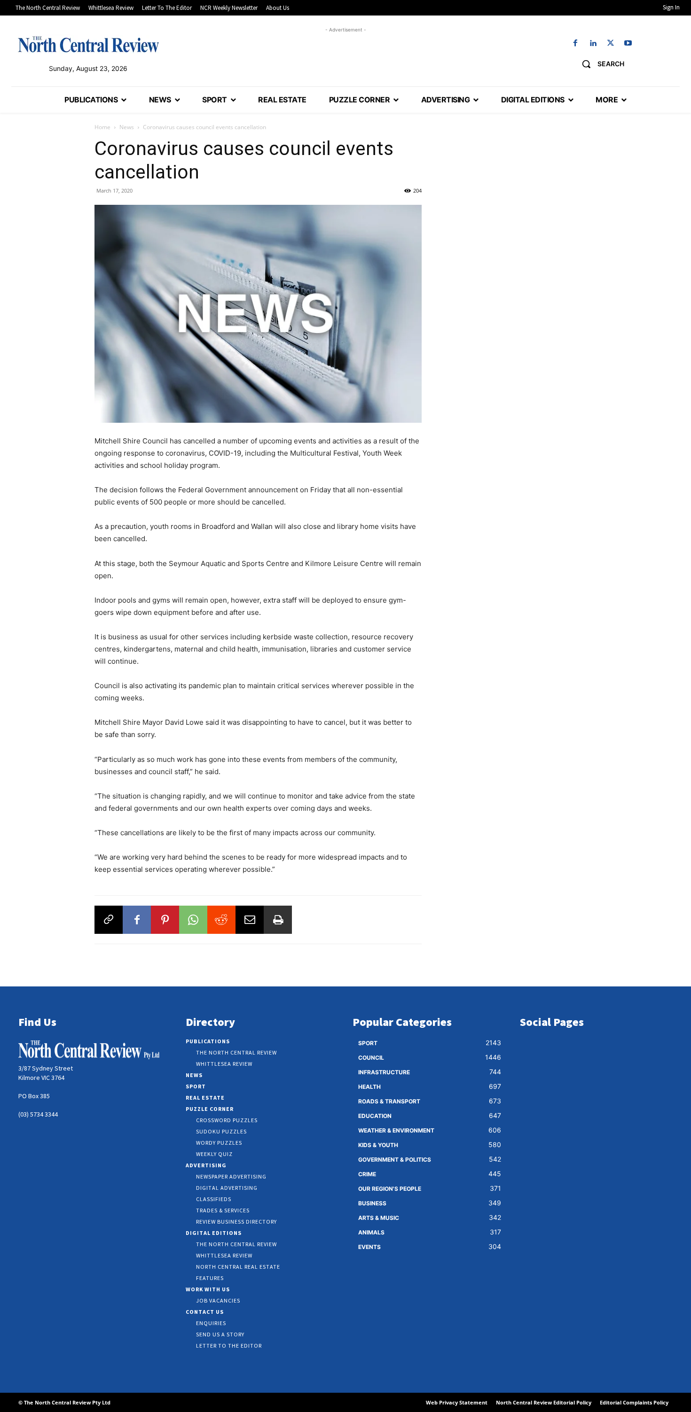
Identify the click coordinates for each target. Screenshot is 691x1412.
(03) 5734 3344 (38, 1114)
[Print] (278, 920)
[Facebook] (575, 43)
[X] (610, 43)
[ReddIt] (221, 920)
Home (102, 127)
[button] (599, 64)
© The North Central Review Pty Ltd (64, 1402)
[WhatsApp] (193, 920)
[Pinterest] (165, 920)
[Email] (250, 920)
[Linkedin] (593, 43)
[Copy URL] (108, 920)
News (126, 127)
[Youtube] (627, 43)
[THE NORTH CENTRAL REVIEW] (88, 44)
